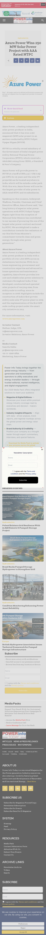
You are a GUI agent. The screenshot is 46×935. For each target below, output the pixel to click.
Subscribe (23, 480)
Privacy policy (30, 474)
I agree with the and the (23, 472)
